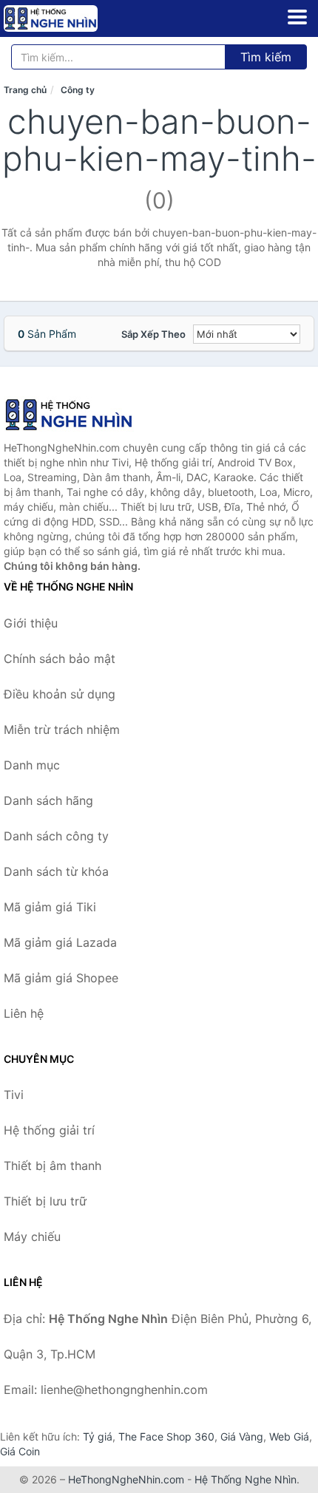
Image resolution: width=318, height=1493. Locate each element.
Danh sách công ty (56, 836)
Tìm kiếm (265, 57)
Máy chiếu (32, 1236)
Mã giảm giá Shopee (61, 977)
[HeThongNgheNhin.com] (69, 18)
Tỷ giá (97, 1436)
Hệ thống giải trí (49, 1130)
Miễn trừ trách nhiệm (62, 729)
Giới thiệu (31, 623)
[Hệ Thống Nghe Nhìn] (78, 414)
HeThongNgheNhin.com (126, 1479)
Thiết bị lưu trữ (45, 1201)
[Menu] (297, 17)
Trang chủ (25, 89)
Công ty (78, 89)
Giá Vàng (241, 1436)
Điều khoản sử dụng (59, 694)
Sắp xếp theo (153, 334)
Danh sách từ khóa (56, 871)
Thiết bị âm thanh (52, 1165)
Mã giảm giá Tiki (50, 906)
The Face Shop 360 (166, 1436)
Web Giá (289, 1436)
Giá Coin (20, 1451)
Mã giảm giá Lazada (60, 942)
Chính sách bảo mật (59, 658)
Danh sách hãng (48, 800)
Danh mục (32, 765)
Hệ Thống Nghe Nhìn (245, 1479)
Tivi (14, 1094)
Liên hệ (24, 1013)
